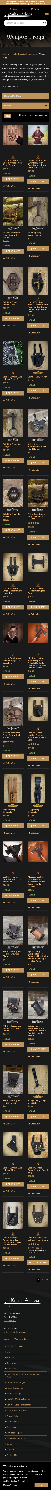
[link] (33, 115)
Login (6, 1339)
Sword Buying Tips (14, 1388)
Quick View (10, 186)
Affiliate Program (14, 1432)
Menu (47, 15)
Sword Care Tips (13, 1393)
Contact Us (11, 1455)
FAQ (8, 1352)
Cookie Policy (12, 1421)
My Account (17, 9)
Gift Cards (11, 1368)
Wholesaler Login (21, 1339)
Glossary (10, 1357)
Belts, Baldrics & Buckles (24, 54)
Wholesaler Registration (17, 1438)
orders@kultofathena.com (15, 1332)
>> (47, 1280)
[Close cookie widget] (41, 1485)
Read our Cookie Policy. (19, 1481)
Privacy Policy (12, 1416)
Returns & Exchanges (15, 1382)
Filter (7, 115)
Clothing (5, 54)
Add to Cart (14, 179)
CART (36, 9)
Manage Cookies (10, 1485)
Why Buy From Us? (15, 1346)
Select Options (39, 1262)
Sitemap (10, 1449)
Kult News (11, 1363)
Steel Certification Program (18, 1399)
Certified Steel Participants (18, 1404)
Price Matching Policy (16, 1410)
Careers (9, 1444)
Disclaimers (11, 1427)
